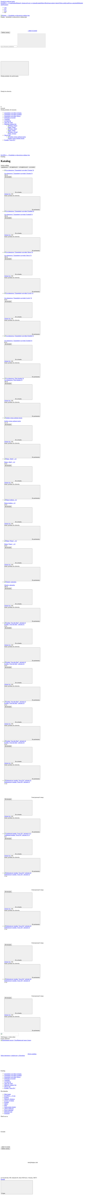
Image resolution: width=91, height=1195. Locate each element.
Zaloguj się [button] (7, 194)
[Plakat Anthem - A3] (47, 500)
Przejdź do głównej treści (8, 1)
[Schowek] (45, 84)
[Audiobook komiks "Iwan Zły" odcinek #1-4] (47, 833)
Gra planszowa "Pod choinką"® (13, 380)
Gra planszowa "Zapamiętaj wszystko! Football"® (18, 214)
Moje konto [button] (7, 1094)
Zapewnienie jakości (53, 3)
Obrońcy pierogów (9, 585)
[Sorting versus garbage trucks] (47, 418)
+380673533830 (32, 31)
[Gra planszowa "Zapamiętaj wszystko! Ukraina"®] (47, 170)
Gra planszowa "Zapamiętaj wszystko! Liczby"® (18, 298)
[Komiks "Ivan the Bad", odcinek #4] (47, 741)
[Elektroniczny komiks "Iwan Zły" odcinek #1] (47, 780)
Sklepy (43, 3)
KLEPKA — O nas (6, 3)
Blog (46, 3)
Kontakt (38, 3)
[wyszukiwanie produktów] (32, 40)
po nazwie (32, 167)
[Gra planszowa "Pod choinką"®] (47, 378)
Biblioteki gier (8, 1112)
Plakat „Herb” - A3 (9, 462)
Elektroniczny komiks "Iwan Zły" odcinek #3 (17, 927)
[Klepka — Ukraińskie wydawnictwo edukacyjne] (9, 1035)
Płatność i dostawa (21, 3)
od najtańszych (14, 167)
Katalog (14, 3)
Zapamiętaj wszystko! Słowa (12, 116)
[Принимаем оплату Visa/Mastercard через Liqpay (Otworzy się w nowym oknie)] (16, 1040)
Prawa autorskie (72, 3)
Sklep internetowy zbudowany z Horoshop (13, 1055)
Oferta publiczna (63, 3)
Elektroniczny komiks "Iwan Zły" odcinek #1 (17, 782)
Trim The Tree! (8, 122)
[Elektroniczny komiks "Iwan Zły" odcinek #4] (47, 979)
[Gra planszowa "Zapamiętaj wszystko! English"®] (47, 336)
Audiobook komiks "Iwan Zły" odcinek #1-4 (17, 835)
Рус (5, 9)
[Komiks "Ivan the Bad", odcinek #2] (47, 662)
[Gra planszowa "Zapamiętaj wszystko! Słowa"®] (47, 252)
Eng (5, 11)
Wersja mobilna (31, 1054)
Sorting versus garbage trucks (12, 421)
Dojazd (3, 1179)
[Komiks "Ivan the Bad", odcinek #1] (47, 623)
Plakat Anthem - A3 (9, 503)
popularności (4, 167)
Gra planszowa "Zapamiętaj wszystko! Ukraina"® (18, 173)
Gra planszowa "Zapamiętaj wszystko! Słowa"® (18, 255)
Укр (5, 7)
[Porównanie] (15, 68)
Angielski (7, 119)
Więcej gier (7, 135)
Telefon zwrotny (5, 32)
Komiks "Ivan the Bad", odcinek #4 (14, 742)
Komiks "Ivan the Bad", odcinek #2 (14, 664)
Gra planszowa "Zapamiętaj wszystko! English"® (18, 340)
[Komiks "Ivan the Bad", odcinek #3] (47, 702)
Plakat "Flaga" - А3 (9, 544)
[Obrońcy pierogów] (47, 582)
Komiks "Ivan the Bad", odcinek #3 (14, 703)
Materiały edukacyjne (10, 124)
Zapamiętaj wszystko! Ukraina (12, 113)
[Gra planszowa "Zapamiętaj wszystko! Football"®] (47, 211)
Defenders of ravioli (9, 117)
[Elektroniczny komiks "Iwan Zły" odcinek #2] (47, 873)
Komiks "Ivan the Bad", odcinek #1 (14, 624)
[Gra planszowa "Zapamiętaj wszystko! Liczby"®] (47, 293)
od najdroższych (23, 167)
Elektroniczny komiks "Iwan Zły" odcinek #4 (17, 980)
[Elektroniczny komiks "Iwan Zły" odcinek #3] (47, 926)
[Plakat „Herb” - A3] (47, 459)
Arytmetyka (7, 121)
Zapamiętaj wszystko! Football (13, 114)
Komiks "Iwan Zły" (9, 140)
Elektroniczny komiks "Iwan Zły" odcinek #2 (17, 874)
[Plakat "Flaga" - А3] (47, 541)
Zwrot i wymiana (31, 3)
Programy (5, 4)
